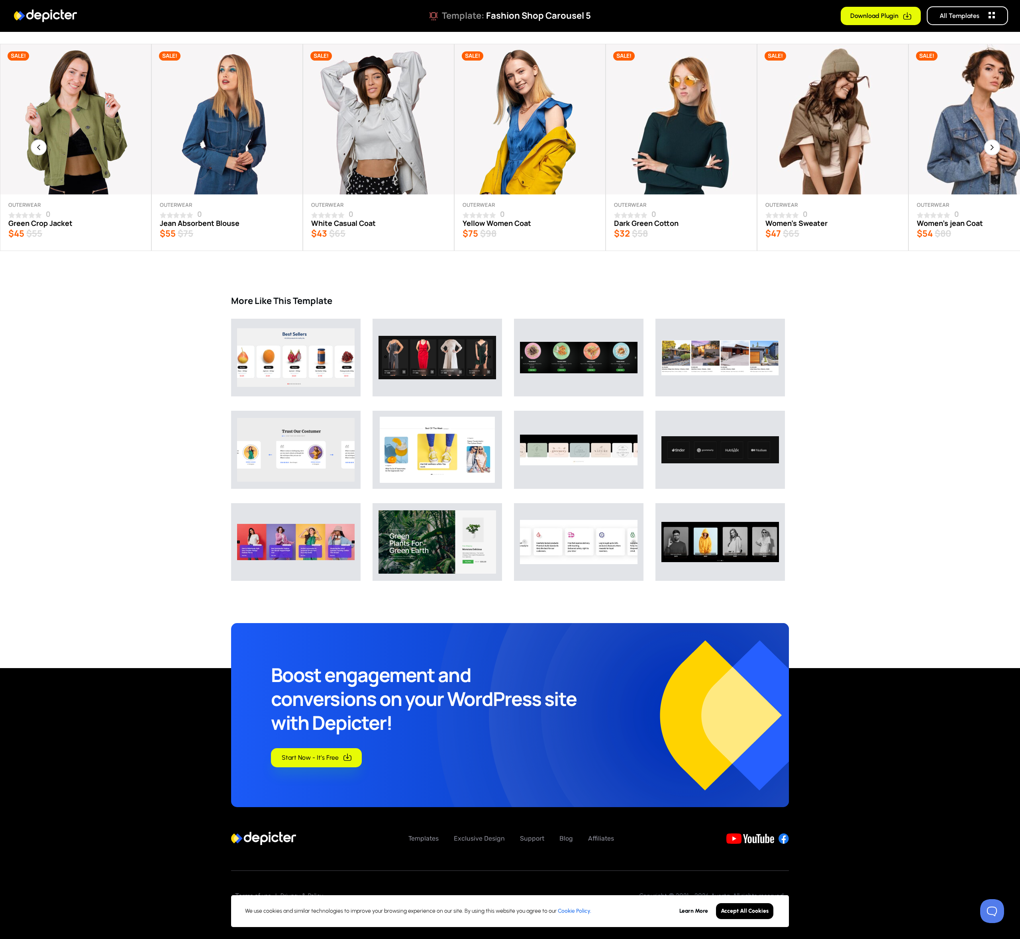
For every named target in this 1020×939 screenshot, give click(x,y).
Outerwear (24, 204)
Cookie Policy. (574, 911)
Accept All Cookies (745, 911)
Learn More (693, 911)
